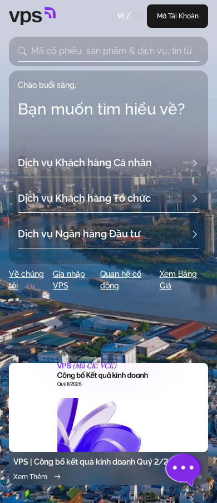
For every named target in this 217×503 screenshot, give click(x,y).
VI (120, 16)
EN (138, 16)
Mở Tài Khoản (178, 16)
